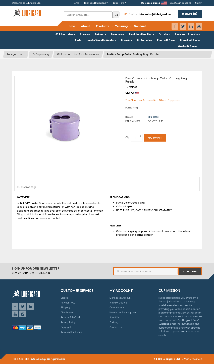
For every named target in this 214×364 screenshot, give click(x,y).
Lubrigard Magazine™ (96, 3)
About (85, 26)
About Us (114, 317)
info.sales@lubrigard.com (47, 359)
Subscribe (190, 271)
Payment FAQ (68, 302)
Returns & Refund (70, 317)
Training (121, 26)
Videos (64, 297)
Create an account (180, 3)
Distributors (67, 312)
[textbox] (24, 187)
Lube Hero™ (120, 3)
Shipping (65, 307)
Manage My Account (121, 297)
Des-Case (153, 117)
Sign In (198, 3)
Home (76, 3)
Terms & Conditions (71, 332)
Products (102, 26)
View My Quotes (118, 302)
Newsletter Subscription (123, 312)
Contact (140, 26)
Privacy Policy (68, 322)
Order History (117, 307)
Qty (127, 137)
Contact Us (116, 327)
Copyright (66, 327)
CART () (190, 14)
